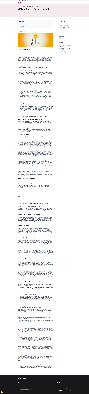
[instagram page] (59, 383)
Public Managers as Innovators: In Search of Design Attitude (65, 46)
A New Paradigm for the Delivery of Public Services (65, 28)
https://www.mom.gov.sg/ (24, 198)
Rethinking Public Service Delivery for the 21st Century (65, 52)
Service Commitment (23, 24)
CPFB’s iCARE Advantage (63, 36)
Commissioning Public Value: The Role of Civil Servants (65, 31)
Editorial (60, 38)
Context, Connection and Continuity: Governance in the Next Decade (64, 34)
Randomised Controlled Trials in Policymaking (64, 49)
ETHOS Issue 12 (23, 6)
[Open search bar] (70, 3)
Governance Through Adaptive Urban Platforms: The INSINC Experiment (64, 41)
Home (18, 6)
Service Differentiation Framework (26, 23)
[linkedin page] (57, 383)
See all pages (61, 54)
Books (19, 382)
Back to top (62, 58)
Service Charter (23, 26)
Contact (58, 385)
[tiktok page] (61, 383)
